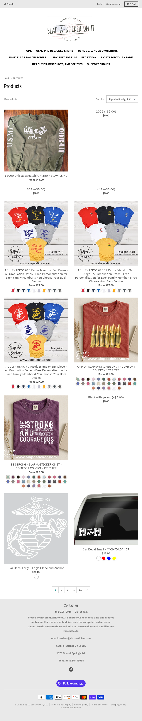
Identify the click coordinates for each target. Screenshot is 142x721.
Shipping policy (118, 704)
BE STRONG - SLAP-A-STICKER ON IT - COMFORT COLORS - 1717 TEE (36, 466)
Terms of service (99, 704)
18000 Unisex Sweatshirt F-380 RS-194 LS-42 (36, 175)
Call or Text (81, 611)
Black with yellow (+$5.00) (106, 397)
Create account (113, 4)
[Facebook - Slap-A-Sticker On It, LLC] (71, 669)
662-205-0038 (63, 611)
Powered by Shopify (61, 704)
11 (80, 589)
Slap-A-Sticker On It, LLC (35, 704)
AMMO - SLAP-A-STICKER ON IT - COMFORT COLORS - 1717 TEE (106, 368)
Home (6, 78)
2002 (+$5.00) (106, 111)
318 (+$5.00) (36, 189)
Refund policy (81, 704)
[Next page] (87, 590)
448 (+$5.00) (106, 189)
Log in (100, 4)
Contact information (71, 707)
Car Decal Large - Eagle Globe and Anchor (36, 568)
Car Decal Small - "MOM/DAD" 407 (106, 549)
